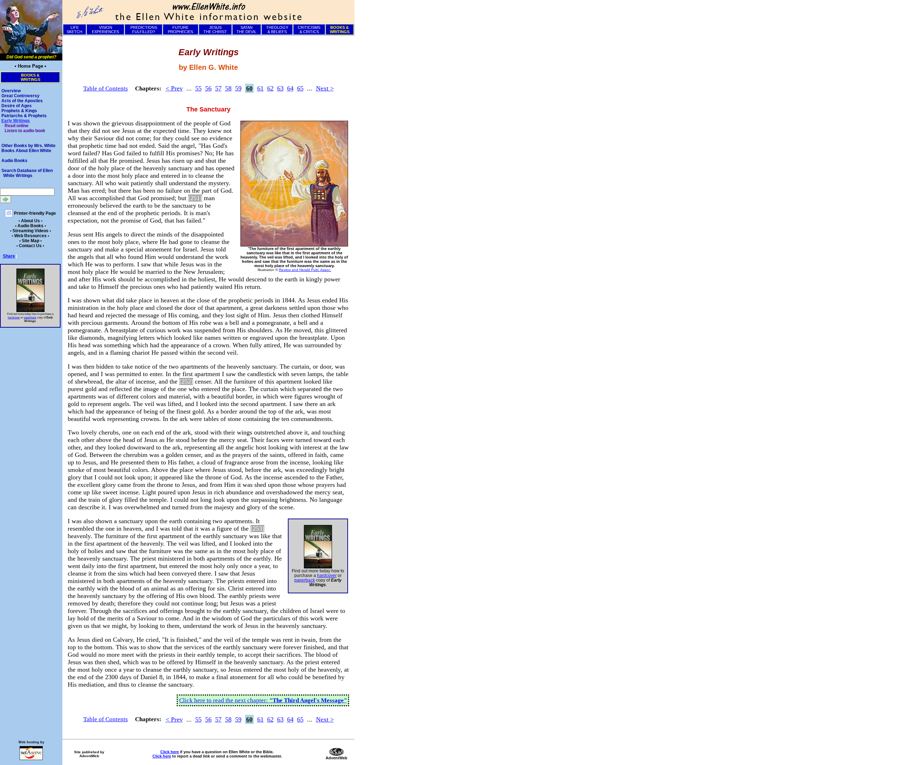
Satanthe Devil (246, 29)
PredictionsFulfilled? (143, 29)
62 (270, 88)
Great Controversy (20, 95)
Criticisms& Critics (309, 29)
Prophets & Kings (19, 110)
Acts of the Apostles (22, 100)
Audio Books (14, 160)
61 (260, 88)
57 (218, 88)
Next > (325, 88)
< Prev (174, 88)
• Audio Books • (30, 225)
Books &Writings (30, 77)
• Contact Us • (30, 245)
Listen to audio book (25, 130)
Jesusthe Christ (215, 29)
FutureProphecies (180, 29)
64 (290, 88)
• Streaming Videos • (30, 230)
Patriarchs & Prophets (24, 115)
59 (238, 88)
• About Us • (30, 220)
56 (208, 88)
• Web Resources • (30, 235)
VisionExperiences (105, 29)
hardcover (14, 317)
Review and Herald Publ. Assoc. (305, 270)
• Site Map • (30, 240)
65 (300, 88)
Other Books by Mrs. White (28, 145)
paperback (30, 317)
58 (228, 88)
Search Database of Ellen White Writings (27, 173)
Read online (16, 125)
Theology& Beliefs (277, 29)
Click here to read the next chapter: (263, 700)
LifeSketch (74, 29)
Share (9, 256)
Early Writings (15, 120)
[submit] (5, 199)
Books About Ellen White (26, 150)
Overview (11, 90)
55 (198, 88)
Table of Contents (105, 88)
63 (280, 88)
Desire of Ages (16, 105)
